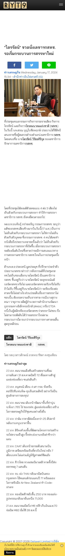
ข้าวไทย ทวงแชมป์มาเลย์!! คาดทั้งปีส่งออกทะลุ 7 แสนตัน (31, 464)
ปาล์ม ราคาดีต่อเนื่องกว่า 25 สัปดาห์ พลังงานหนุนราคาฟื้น (30, 421)
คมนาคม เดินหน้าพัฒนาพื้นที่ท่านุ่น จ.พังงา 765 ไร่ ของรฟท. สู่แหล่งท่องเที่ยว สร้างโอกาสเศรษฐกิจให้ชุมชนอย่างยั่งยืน (32, 407)
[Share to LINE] (49, 65)
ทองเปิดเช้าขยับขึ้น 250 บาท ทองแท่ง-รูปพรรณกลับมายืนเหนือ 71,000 (31, 496)
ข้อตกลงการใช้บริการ (41, 548)
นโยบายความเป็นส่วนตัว (15, 548)
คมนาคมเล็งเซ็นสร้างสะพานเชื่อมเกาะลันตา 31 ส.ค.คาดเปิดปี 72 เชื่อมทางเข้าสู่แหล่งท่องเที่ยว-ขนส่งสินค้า (30, 375)
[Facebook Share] (14, 65)
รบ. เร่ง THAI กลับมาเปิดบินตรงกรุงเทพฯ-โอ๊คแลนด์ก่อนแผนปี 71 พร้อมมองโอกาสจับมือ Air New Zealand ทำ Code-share (30, 480)
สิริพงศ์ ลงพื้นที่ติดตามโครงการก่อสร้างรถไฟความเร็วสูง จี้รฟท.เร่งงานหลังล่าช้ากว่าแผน (32, 435)
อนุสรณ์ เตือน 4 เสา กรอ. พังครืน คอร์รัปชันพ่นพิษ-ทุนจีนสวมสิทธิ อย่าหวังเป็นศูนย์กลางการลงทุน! (31, 391)
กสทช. (54, 126)
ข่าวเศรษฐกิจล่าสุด (15, 363)
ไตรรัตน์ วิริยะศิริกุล (33, 139)
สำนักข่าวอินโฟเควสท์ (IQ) (28, 76)
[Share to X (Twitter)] (32, 65)
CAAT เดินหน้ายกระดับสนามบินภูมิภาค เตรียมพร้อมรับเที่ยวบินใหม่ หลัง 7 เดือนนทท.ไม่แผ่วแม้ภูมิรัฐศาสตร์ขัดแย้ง (29, 450)
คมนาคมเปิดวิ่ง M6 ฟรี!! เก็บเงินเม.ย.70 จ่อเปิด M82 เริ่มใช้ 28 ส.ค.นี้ (31, 508)
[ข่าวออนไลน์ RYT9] (14, 5)
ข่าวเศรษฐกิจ (12, 72)
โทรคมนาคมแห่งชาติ (37, 126)
